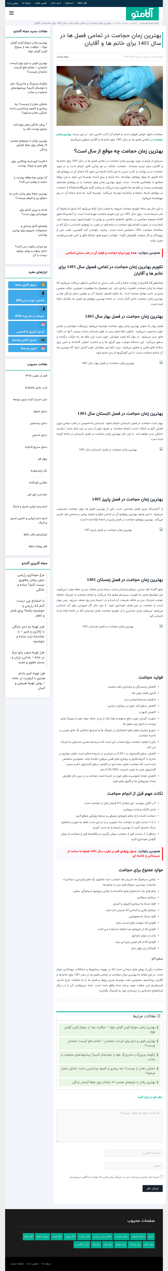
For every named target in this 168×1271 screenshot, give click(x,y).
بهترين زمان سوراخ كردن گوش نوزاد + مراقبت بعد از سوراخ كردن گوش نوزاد (109, 1029)
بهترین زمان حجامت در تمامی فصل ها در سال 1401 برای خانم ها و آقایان (110, 40)
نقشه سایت (17, 1264)
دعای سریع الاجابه (36, 447)
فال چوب (70, 1236)
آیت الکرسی (82, 1244)
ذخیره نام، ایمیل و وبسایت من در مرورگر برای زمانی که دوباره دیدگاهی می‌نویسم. (114, 1177)
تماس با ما (12, 3)
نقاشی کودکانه (38, 483)
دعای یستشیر (38, 423)
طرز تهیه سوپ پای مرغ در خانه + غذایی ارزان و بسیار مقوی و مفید (28, 657)
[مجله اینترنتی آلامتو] (142, 13)
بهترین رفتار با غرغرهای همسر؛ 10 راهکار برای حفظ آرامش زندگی (113, 1082)
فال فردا (28, 1236)
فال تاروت (84, 1236)
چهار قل (42, 459)
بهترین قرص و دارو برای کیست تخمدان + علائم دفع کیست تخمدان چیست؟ (111, 1043)
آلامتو (134, 23)
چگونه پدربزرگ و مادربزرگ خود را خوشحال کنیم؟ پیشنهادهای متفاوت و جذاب (108, 1057)
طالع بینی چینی (102, 1236)
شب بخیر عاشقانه (36, 388)
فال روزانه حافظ (38, 546)
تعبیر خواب (41, 3)
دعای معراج (40, 411)
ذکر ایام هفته (39, 471)
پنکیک (96, 1244)
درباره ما (26, 3)
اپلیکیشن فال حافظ (35, 535)
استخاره (69, 3)
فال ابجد (56, 1236)
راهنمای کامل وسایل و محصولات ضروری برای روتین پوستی (29, 230)
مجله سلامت (121, 23)
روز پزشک (134, 1244)
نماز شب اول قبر (37, 495)
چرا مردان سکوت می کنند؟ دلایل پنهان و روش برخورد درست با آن (31, 251)
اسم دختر (56, 3)
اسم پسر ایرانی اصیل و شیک (29, 506)
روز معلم (121, 1244)
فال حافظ (82, 3)
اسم (151, 1236)
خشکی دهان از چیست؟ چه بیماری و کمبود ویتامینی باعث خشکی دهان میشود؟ (108, 1070)
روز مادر (108, 1244)
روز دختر (148, 1244)
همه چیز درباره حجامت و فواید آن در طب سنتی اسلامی (101, 253)
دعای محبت (121, 1236)
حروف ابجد (42, 1236)
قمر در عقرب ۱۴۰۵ (36, 376)
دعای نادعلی (39, 435)
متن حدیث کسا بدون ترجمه (30, 399)
